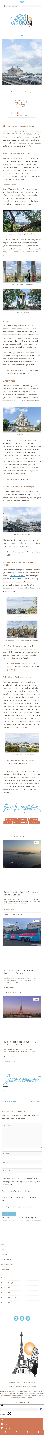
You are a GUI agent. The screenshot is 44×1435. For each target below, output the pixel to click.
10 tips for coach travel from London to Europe (19, 971)
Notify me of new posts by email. (18, 1207)
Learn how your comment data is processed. (22, 1221)
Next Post (36, 1102)
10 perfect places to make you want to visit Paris (20, 1043)
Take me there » (9, 909)
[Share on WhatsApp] (27, 1432)
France (14, 92)
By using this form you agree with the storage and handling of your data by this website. (21, 1181)
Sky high (29, 92)
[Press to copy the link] (41, 1410)
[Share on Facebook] (16, 1432)
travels (29, 134)
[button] (22, 35)
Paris (21, 92)
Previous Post (9, 1102)
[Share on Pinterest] (5, 1432)
